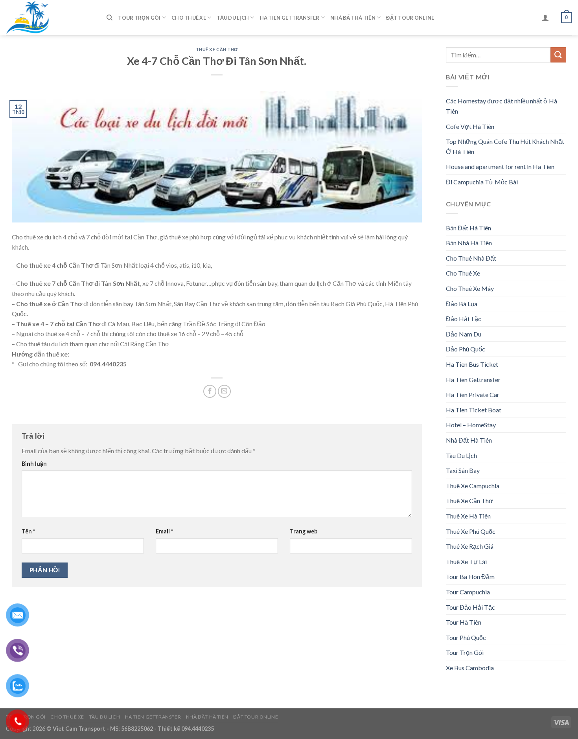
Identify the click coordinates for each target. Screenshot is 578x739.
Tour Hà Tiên (463, 622)
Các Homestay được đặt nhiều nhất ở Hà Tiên (501, 106)
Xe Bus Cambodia (470, 667)
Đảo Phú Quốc (465, 349)
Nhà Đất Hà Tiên (353, 18)
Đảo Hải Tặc (463, 318)
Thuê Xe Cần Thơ (217, 49)
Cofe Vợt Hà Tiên (470, 126)
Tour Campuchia (468, 592)
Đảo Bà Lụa (461, 303)
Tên (28, 531)
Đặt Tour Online (410, 18)
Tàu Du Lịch (233, 18)
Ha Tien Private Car (472, 394)
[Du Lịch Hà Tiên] (50, 17)
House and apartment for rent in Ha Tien (500, 166)
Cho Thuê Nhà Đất (471, 258)
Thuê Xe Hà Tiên (468, 516)
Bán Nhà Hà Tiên (469, 242)
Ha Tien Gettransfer (290, 18)
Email (164, 531)
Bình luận (34, 463)
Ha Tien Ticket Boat (473, 410)
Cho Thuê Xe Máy (470, 288)
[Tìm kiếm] (109, 17)
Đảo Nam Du (463, 334)
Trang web (303, 531)
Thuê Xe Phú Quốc (470, 531)
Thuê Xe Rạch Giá (469, 546)
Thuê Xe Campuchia (472, 485)
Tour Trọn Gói (139, 18)
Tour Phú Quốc (466, 637)
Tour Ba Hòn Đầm (470, 576)
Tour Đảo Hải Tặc (470, 607)
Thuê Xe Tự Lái (466, 561)
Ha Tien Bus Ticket (472, 364)
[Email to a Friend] (224, 391)
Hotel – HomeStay (471, 424)
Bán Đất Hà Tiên (468, 228)
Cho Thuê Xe (188, 18)
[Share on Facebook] (209, 391)
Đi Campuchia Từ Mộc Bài (482, 182)
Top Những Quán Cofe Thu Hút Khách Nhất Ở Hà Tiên (505, 146)
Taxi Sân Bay (463, 470)
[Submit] (558, 55)
